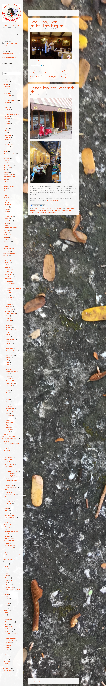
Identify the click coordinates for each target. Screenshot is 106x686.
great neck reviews (70, 208)
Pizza (6, 195)
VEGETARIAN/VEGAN (9, 248)
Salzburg (7, 596)
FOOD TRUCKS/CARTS (9, 177)
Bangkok (7, 663)
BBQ (7, 133)
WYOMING (6, 543)
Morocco (7, 578)
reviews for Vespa (36, 210)
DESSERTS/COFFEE (9, 174)
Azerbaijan (6, 146)
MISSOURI (6, 508)
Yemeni (7, 225)
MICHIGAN (7, 506)
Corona (8, 399)
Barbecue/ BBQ (8, 149)
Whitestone (9, 429)
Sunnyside (8, 427)
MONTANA (7, 513)
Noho (7, 360)
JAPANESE (7, 119)
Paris (6, 608)
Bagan (6, 654)
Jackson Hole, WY (9, 547)
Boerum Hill (9, 281)
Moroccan (7, 91)
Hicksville (7, 265)
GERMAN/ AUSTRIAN (9, 186)
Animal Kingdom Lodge (12, 476)
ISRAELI (6, 190)
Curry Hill (8, 323)
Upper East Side (10, 381)
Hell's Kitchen (9, 343)
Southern (7, 102)
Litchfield (7, 462)
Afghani (7, 211)
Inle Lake (7, 656)
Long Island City (10, 418)
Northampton (8, 503)
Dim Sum (8, 109)
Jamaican (7, 160)
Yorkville (8, 390)
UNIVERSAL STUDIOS (10, 494)
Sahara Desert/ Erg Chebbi (13, 589)
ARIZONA (6, 441)
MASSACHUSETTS (9, 501)
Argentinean (8, 200)
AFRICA (6, 564)
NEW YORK (59, 69)
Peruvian (7, 202)
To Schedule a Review (8, 53)
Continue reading (36, 61)
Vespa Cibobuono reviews (50, 212)
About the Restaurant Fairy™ (10, 34)
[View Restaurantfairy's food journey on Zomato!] (11, 45)
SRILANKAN (8, 139)
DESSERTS (6, 172)
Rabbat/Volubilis (10, 587)
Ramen (7, 126)
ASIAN (5, 105)
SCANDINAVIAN (8, 235)
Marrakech (9, 585)
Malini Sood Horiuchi (50, 28)
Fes (7, 582)
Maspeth (8, 420)
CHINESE (7, 107)
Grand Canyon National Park (12, 443)
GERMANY (6, 610)
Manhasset (8, 267)
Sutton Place (9, 369)
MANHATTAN (8, 311)
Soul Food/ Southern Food (11, 100)
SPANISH (6, 237)
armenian (7, 214)
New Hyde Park (9, 269)
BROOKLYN (8, 279)
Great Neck (43, 69)
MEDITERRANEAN (8, 204)
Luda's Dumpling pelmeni (9, 253)
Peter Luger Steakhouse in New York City (51, 75)
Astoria (8, 394)
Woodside (8, 432)
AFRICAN (6, 84)
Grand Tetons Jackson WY (11, 545)
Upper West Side (10, 383)
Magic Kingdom (10, 485)
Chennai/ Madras (9, 622)
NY (31, 210)
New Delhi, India (9, 629)
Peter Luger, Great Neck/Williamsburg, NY (47, 24)
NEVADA (6, 520)
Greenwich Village (10, 339)
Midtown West (9, 355)
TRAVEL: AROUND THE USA (9, 439)
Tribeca (8, 376)
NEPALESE (7, 137)
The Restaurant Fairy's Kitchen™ (11, 65)
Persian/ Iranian (9, 221)
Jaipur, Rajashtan (10, 636)
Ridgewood (9, 425)
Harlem (8, 341)
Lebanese (7, 218)
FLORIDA (6, 469)
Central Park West (11, 313)
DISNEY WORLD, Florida (11, 471)
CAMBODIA (7, 601)
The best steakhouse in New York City (45, 77)
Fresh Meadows (10, 408)
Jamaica (8, 413)
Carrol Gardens (10, 283)
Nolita (7, 362)
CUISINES (37, 69)
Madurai (8, 647)
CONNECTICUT (8, 459)
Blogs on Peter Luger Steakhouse (40, 73)
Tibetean (6, 246)
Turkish (7, 223)
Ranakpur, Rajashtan (11, 638)
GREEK (5, 188)
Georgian (6, 184)
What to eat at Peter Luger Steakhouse (63, 77)
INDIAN (7, 116)
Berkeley (7, 452)
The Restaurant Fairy (11, 25)
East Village (9, 327)
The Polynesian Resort (12, 487)
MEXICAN (6, 207)
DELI (5, 170)
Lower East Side (10, 348)
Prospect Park (10, 304)
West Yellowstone (9, 515)
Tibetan (6, 244)
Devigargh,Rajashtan (11, 633)
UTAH (5, 529)
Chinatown (8, 318)
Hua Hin (7, 666)
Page (6, 448)
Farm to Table (8, 95)
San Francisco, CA (9, 457)
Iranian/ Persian (9, 216)
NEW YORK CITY (66, 69)
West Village (9, 385)
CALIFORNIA (7, 450)
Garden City (8, 260)
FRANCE (6, 605)
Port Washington (9, 272)
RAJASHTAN (8, 631)
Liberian (7, 88)
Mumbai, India (8, 626)
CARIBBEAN (7, 158)
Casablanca (9, 580)
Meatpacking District (11, 350)
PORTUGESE (7, 230)
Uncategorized (6, 668)
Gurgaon (7, 624)
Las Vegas (7, 522)
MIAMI (6, 490)
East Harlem (9, 325)
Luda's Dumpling (6, 251)
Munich (6, 612)
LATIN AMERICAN (8, 197)
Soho (7, 367)
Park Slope (9, 302)
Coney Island (9, 292)
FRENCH (6, 179)
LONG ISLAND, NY (50, 69)
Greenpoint (9, 299)
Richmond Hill (9, 422)
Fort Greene (9, 297)
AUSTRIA (6, 594)
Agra (6, 617)
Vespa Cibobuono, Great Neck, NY (52, 90)
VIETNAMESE (8, 144)
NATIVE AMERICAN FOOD (11, 228)
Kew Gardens (9, 415)
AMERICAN (7, 93)
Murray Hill (9, 357)
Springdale (7, 536)
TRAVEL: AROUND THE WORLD (10, 559)
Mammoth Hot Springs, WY (13, 554)
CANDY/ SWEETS (8, 156)
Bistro (6, 181)
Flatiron (8, 334)
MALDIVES (6, 649)
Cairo (7, 571)
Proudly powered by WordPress (37, 681)
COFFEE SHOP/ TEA (9, 165)
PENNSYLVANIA (8, 524)
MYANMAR (7, 652)
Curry (7, 121)
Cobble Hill (9, 286)
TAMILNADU (8, 643)
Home (4, 31)
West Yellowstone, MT (11, 517)
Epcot (7, 478)
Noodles (8, 123)
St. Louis (7, 510)
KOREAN (7, 130)
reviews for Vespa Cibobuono (48, 210)
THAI (6, 142)
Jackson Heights (10, 411)
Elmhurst (8, 401)
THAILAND (7, 661)
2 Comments (60, 212)
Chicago (7, 499)
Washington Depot (10, 464)
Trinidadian (8, 163)
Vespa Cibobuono (40, 212)
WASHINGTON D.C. (9, 541)
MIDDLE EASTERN (8, 209)
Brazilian (6, 151)
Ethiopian (7, 86)
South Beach (9, 492)
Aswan (7, 568)
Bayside (8, 397)
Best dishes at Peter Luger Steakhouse (50, 71)
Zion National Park (9, 538)
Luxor (7, 575)
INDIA (5, 615)
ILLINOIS (6, 496)
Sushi (7, 128)
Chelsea (8, 316)
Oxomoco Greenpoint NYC (9, 436)
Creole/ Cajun (7, 167)
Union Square (9, 378)
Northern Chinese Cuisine (12, 114)
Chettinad (8, 645)
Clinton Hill (9, 320)
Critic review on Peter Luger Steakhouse (58, 73)
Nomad (8, 364)
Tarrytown (6, 434)
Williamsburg (33, 71)
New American (9, 98)
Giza (7, 573)
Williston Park (8, 274)
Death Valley (8, 455)
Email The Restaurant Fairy (9, 57)
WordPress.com (58, 681)
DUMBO (8, 295)
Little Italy (8, 346)
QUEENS (7, 392)
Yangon (7, 659)
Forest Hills (9, 406)
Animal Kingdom (10, 473)
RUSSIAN (6, 232)
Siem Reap (7, 603)
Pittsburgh (7, 527)
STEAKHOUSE (7, 241)
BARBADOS (7, 598)
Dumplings (8, 112)
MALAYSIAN (8, 135)
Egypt (6, 566)
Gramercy (8, 337)
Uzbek (4, 673)
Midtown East (9, 353)
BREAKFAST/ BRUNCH (9, 153)
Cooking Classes (8, 670)
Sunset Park (9, 306)
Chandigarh (8, 619)
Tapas (6, 239)
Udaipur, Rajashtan (11, 640)
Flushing (8, 404)
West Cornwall (9, 466)
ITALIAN (43, 208)
